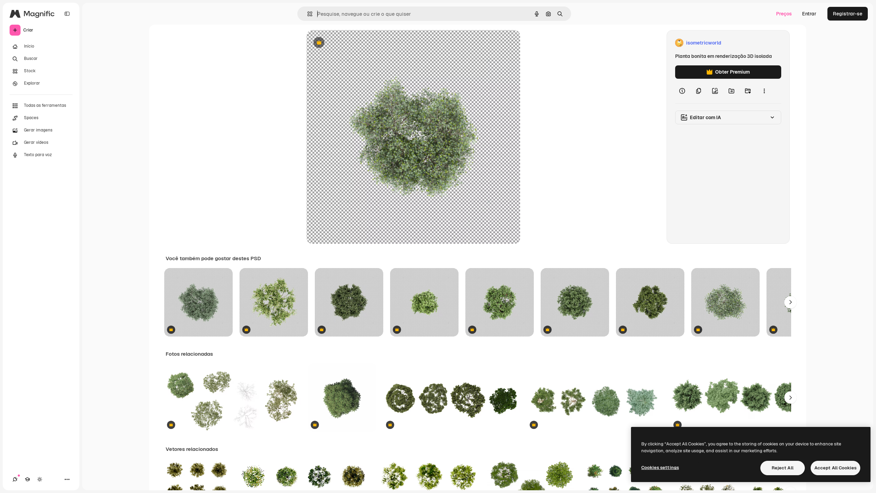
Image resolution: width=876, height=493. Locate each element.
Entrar (809, 14)
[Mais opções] (764, 91)
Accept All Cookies (835, 468)
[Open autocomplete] (307, 13)
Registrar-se (847, 14)
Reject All (783, 468)
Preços (784, 14)
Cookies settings (660, 467)
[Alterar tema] (39, 479)
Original (350, 43)
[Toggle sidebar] (67, 13)
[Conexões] (15, 479)
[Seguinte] (790, 302)
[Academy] (27, 479)
